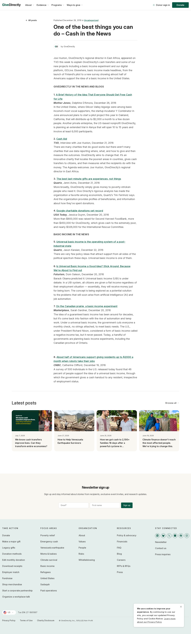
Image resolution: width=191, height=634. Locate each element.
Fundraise (7, 578)
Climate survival (48, 560)
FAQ (119, 547)
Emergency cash (49, 541)
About (82, 535)
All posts (32, 20)
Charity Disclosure (45, 620)
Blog (119, 553)
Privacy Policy (8, 620)
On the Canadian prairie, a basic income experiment (86, 306)
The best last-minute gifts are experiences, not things (88, 178)
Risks (81, 553)
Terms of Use (26, 620)
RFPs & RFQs (123, 566)
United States (47, 578)
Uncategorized (91, 20)
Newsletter (161, 542)
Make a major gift (11, 541)
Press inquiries (162, 554)
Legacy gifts (8, 547)
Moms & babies (48, 553)
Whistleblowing (87, 560)
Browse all (170, 403)
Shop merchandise (12, 584)
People (82, 547)
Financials (122, 541)
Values (82, 541)
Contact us (160, 548)
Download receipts (12, 566)
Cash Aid (61, 138)
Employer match (10, 572)
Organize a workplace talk (16, 596)
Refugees (45, 572)
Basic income (47, 566)
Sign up (126, 505)
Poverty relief (47, 535)
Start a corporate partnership (17, 590)
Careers (121, 560)
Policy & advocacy (126, 535)
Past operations (48, 590)
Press (120, 572)
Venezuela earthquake (52, 547)
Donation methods (12, 553)
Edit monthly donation (13, 560)
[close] (181, 606)
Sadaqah (45, 584)
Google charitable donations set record (79, 210)
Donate (180, 5)
